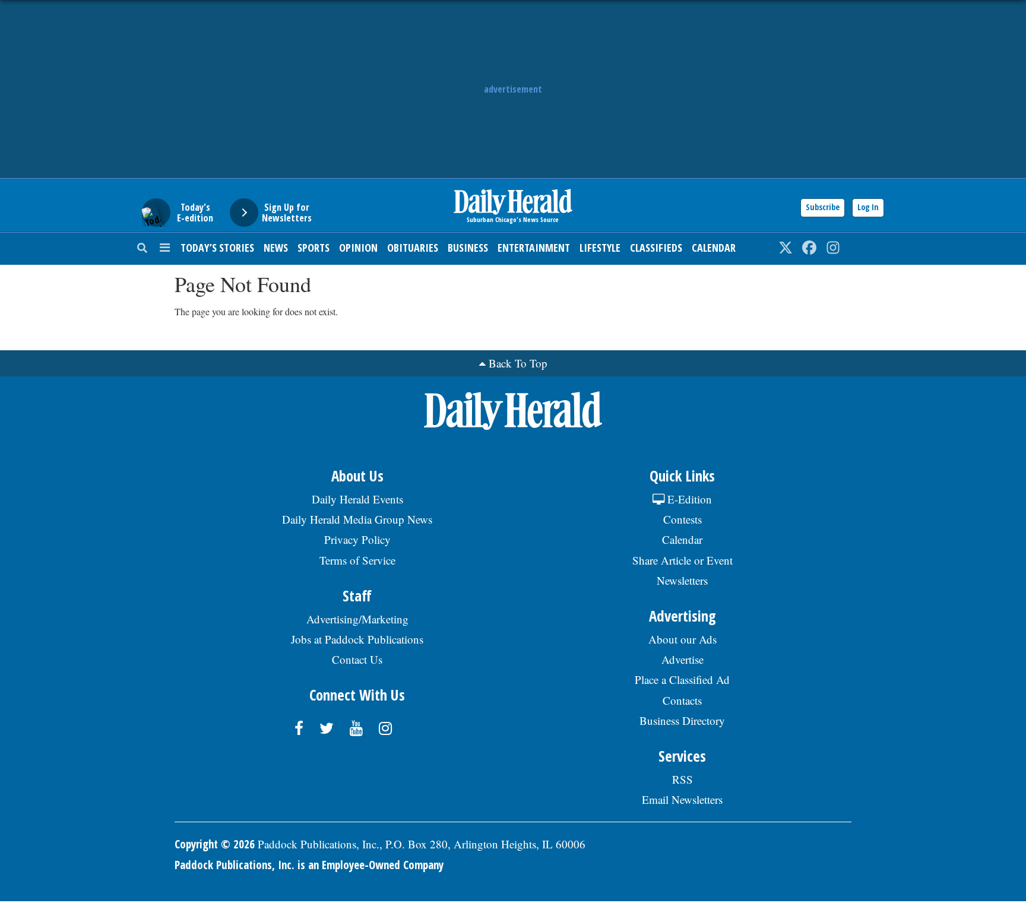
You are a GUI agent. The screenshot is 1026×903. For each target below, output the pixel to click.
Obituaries (412, 247)
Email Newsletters (682, 799)
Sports (313, 247)
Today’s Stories (217, 247)
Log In (868, 207)
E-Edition (688, 499)
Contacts (682, 700)
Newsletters (682, 580)
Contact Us (357, 659)
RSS (682, 779)
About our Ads (682, 639)
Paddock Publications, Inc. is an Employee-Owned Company (309, 865)
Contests (682, 519)
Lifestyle (600, 247)
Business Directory (682, 720)
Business (468, 247)
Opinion (358, 247)
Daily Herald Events (357, 499)
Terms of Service (357, 560)
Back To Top (518, 363)
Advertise (682, 659)
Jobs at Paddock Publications (357, 639)
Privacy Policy (357, 539)
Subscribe (823, 207)
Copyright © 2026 (215, 844)
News (276, 247)
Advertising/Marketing (357, 618)
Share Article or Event (682, 560)
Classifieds (656, 247)
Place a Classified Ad (682, 679)
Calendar (714, 247)
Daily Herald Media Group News (357, 519)
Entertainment (534, 247)
